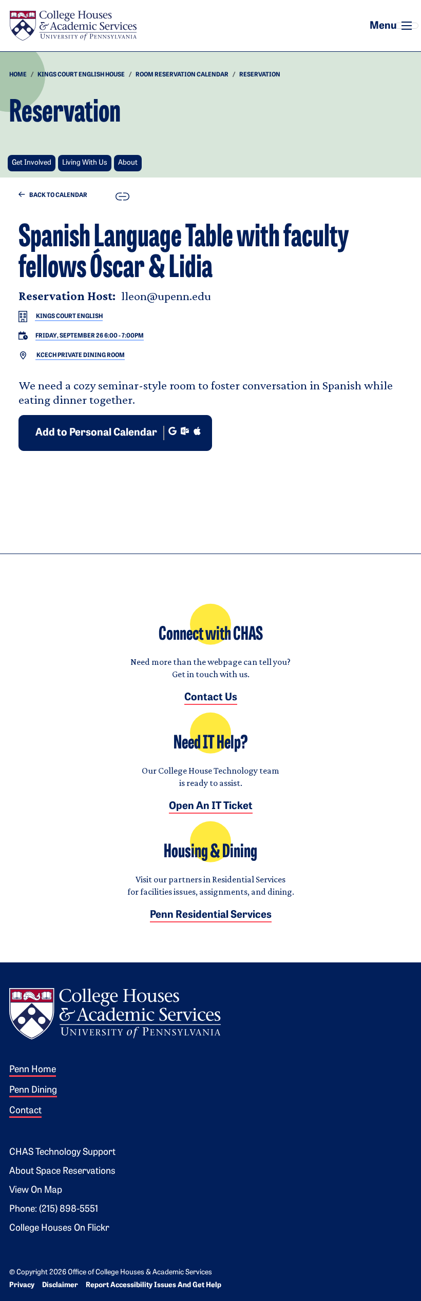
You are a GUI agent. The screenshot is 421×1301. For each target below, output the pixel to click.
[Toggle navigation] (406, 26)
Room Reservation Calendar (182, 75)
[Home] (73, 26)
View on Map (35, 1190)
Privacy (21, 1285)
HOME (18, 75)
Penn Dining (33, 1090)
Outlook (185, 431)
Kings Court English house (81, 75)
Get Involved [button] (31, 163)
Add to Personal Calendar (96, 433)
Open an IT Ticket (211, 806)
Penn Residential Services (211, 915)
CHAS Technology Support (62, 1152)
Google (172, 431)
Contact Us (210, 698)
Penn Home (32, 1070)
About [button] (128, 163)
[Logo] (115, 1012)
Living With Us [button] (84, 163)
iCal (197, 431)
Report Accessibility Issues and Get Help (153, 1285)
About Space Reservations (62, 1171)
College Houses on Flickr (59, 1228)
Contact (25, 1111)
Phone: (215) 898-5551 (53, 1209)
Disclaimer (60, 1285)
